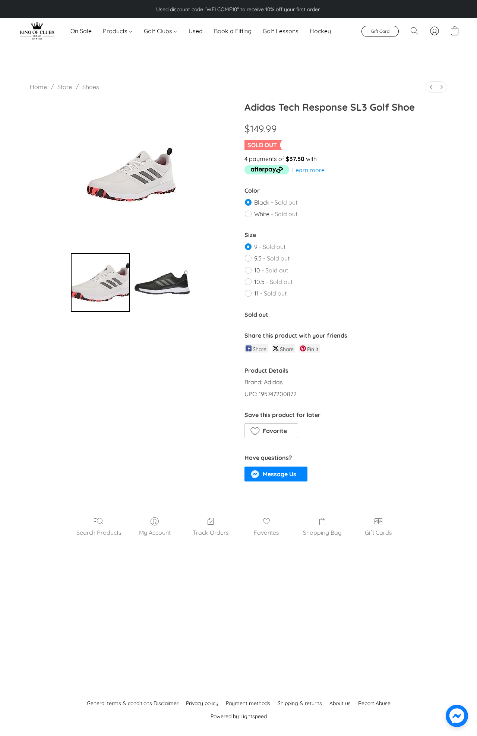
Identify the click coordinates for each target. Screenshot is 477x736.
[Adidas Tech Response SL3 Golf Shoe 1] (162, 282)
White (275, 214)
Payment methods (248, 703)
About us (340, 703)
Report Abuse (374, 703)
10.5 (273, 281)
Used (196, 31)
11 (270, 293)
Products (116, 31)
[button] (37, 31)
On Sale (81, 31)
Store (64, 87)
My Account (155, 532)
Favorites (266, 532)
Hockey (320, 31)
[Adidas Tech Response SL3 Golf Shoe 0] (100, 282)
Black (275, 202)
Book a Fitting (233, 31)
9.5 (272, 258)
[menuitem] (431, 87)
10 (271, 270)
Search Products (98, 532)
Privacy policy (202, 703)
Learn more (308, 170)
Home (38, 87)
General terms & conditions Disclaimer (133, 703)
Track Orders (211, 532)
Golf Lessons (280, 31)
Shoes (90, 87)
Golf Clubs (159, 31)
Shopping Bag (322, 532)
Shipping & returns (300, 703)
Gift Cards (378, 532)
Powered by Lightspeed (239, 716)
